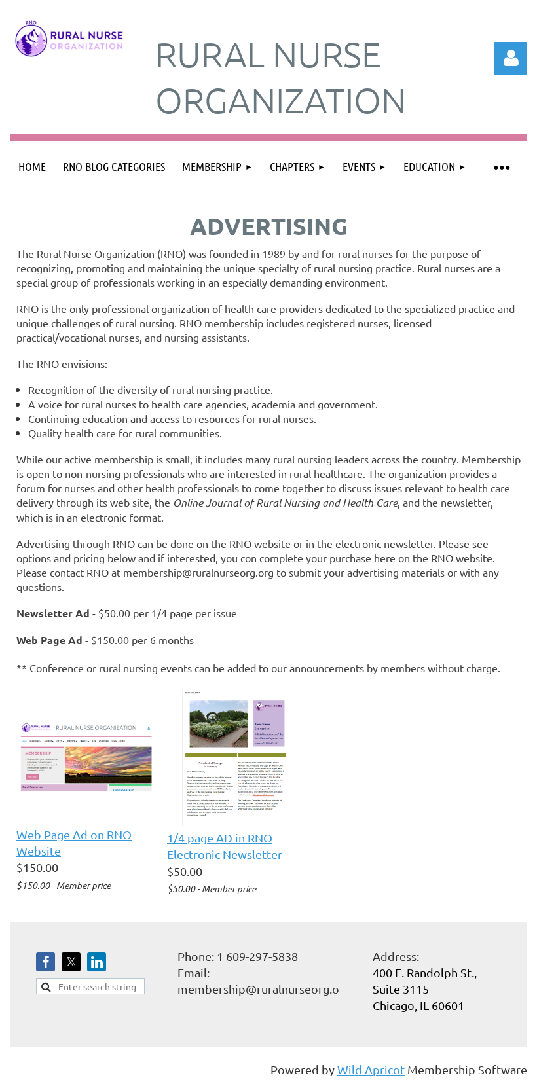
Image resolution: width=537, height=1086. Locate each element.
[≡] (501, 166)
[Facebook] (45, 961)
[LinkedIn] (96, 961)
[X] (71, 961)
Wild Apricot (371, 1069)
